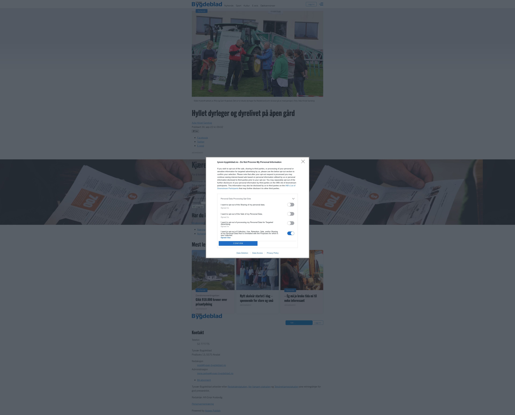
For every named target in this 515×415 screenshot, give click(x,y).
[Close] (303, 162)
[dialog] (257, 207)
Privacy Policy (273, 253)
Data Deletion (242, 253)
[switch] (290, 204)
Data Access (257, 253)
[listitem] (257, 198)
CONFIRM (238, 243)
